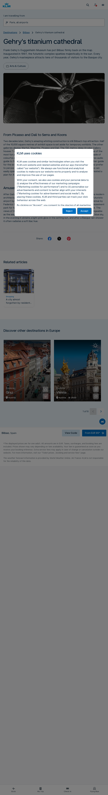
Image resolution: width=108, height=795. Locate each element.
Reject (69, 211)
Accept (84, 211)
